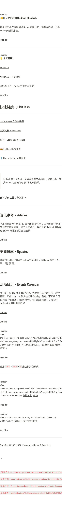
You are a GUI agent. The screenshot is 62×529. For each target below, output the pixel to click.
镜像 (35, 395)
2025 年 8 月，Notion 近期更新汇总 (17, 85)
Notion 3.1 (4, 67)
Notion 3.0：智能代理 (10, 76)
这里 (12, 197)
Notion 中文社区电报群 (14, 158)
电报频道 (27, 395)
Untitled (3, 239)
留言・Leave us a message (12, 139)
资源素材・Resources (10, 130)
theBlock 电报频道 (12, 149)
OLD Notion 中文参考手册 (12, 121)
